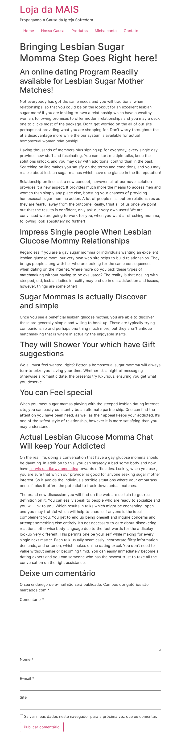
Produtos (79, 30)
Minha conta (106, 30)
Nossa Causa (52, 30)
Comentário (32, 599)
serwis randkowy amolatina (53, 468)
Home (28, 30)
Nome (26, 659)
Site (23, 697)
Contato (131, 30)
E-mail (27, 678)
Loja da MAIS (49, 9)
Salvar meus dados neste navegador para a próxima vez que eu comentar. (90, 716)
